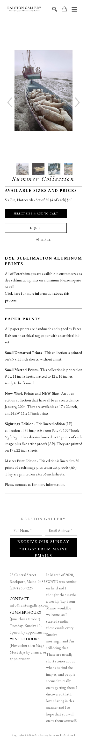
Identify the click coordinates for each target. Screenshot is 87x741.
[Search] (54, 9)
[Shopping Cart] (64, 9)
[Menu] (74, 9)
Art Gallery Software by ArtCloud (55, 734)
